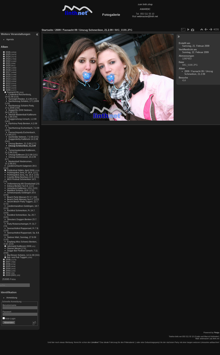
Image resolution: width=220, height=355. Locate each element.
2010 (8, 88)
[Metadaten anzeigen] (192, 29)
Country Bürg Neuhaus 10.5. (20, 177)
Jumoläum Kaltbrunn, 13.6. (19, 188)
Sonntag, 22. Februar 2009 (195, 52)
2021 (8, 63)
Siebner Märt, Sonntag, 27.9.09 (21, 237)
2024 (8, 56)
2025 (8, 54)
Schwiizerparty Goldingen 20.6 (21, 192)
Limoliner (94, 342)
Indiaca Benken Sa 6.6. (18, 186)
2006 (8, 264)
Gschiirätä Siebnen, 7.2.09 (20, 137)
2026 (8, 52)
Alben (4, 46)
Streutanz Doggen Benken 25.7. (22, 219)
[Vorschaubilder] (201, 29)
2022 (8, 61)
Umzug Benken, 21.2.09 (19, 143)
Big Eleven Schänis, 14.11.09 (20, 255)
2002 (8, 273)
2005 (8, 266)
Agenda (10, 39)
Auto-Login (10, 318)
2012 (8, 83)
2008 (8, 259)
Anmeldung (11, 297)
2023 (8, 59)
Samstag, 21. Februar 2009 (195, 46)
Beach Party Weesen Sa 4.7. (20, 199)
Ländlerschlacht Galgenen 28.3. (22, 166)
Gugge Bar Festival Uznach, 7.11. (22, 250)
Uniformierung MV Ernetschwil (21, 184)
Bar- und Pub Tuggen (17, 257)
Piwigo (216, 332)
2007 (8, 262)
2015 (8, 76)
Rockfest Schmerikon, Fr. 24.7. (21, 210)
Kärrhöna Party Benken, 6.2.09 (22, 123)
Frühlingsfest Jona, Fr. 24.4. (20, 172)
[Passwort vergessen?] (34, 323)
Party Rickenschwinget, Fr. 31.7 (21, 224)
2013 (8, 81)
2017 (8, 72)
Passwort (7, 312)
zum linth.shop (145, 4)
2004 (8, 268)
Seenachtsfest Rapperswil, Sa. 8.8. (23, 233)
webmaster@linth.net (147, 16)
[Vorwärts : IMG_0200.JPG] (210, 29)
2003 (8, 271)
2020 (8, 65)
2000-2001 (11, 275)
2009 (8, 90)
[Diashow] (188, 29)
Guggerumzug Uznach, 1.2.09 (22, 119)
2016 (8, 74)
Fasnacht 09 (13, 92)
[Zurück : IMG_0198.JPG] (206, 29)
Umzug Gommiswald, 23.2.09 (22, 157)
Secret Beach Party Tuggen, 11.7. (22, 201)
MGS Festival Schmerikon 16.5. (21, 179)
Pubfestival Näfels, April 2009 (20, 170)
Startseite (47, 29)
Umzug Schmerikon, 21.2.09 (22, 146)
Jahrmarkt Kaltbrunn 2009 (19, 246)
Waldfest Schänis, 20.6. (18, 190)
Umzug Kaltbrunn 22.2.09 (20, 155)
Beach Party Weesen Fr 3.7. (20, 197)
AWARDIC (145, 9)
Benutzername (9, 305)
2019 (8, 68)
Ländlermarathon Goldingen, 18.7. (23, 206)
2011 (8, 85)
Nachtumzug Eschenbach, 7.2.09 (23, 128)
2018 (8, 70)
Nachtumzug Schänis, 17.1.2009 (23, 101)
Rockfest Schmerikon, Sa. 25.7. (21, 215)
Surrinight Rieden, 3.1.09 (20, 99)
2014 (8, 79)
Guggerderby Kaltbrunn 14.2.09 (23, 139)
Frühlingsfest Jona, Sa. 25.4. (20, 175)
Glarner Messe (14, 248)
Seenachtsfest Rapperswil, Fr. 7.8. (23, 228)
